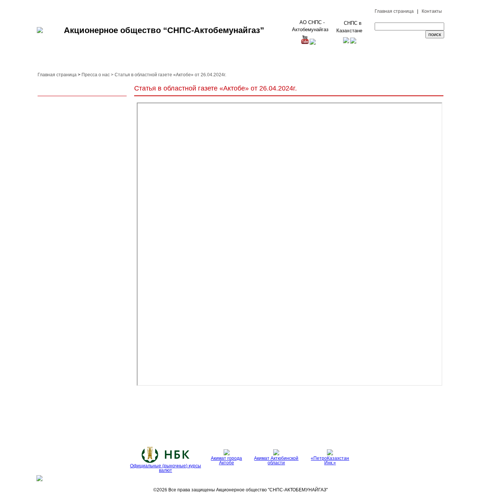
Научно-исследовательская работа (279, 61)
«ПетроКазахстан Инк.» (330, 460)
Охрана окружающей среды (116, 61)
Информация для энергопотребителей (138, 421)
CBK (282, 421)
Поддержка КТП (234, 61)
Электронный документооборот (417, 61)
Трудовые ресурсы (79, 61)
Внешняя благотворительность (339, 61)
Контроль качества (203, 61)
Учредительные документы (415, 421)
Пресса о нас (96, 74)
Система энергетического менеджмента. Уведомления (67, 421)
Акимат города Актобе (226, 460)
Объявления (306, 421)
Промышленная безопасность (162, 61)
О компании (50, 61)
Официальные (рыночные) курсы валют (165, 468)
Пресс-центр (379, 61)
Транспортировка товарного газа (200, 421)
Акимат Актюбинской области (276, 460)
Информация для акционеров (354, 421)
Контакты (432, 11)
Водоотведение (248, 421)
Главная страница (394, 11)
